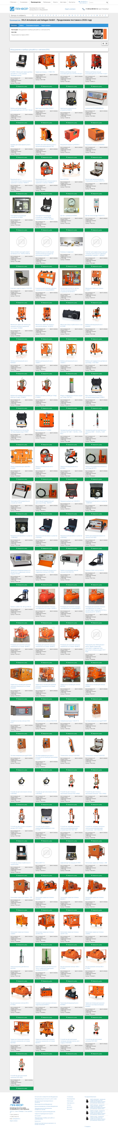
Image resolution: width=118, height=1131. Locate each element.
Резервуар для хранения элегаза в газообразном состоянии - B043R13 (46, 607)
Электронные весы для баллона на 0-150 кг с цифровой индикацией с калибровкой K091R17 (46, 968)
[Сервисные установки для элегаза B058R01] (96, 674)
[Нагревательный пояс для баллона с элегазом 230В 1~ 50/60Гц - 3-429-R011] (96, 420)
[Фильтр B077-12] (46, 852)
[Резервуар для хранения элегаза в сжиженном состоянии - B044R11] (21, 634)
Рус (33, 15)
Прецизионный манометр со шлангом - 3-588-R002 (21, 536)
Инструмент (38, 1115)
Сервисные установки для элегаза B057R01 (70, 685)
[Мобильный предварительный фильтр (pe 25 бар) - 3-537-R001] (96, 350)
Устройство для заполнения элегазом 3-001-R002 (19, 1076)
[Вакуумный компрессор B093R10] (71, 134)
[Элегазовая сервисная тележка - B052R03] (46, 887)
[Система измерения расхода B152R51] (21, 745)
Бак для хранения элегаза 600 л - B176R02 (20, 1003)
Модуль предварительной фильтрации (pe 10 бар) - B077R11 (71, 396)
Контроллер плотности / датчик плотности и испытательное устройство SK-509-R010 (69, 290)
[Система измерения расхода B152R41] (96, 710)
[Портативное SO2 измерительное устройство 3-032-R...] (21, 491)
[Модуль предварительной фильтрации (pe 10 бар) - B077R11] (71, 385)
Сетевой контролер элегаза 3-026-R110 (20, 721)
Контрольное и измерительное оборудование (46, 1096)
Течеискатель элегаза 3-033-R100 (95, 755)
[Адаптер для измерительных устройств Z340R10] (71, 98)
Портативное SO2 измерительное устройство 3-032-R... (20, 502)
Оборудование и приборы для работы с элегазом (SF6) (29, 49)
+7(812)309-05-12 (83, 3)
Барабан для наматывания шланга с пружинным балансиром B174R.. (46, 145)
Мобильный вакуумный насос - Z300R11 (44, 361)
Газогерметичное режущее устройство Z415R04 (18, 216)
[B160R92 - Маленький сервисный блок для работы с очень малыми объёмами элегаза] (21, 61)
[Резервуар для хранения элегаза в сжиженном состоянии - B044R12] (46, 634)
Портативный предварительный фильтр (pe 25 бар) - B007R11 (45, 502)
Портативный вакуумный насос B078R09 (69, 1003)
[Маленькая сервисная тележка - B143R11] (96, 278)
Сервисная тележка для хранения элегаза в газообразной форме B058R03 (94, 1004)
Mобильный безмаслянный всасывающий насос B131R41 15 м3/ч (96, 72)
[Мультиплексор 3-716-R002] (46, 420)
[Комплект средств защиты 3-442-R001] (21, 278)
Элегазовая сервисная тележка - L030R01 (20, 932)
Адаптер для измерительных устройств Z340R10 (68, 109)
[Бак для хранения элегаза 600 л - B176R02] (21, 992)
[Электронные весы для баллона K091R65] (21, 956)
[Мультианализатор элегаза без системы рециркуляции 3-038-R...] (21, 420)
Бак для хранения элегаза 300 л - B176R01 (94, 967)
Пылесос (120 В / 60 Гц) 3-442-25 (94, 570)
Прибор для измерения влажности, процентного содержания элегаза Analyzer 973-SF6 (21, 572)
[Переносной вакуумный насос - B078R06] (71, 456)
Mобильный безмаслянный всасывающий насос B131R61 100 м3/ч (22, 110)
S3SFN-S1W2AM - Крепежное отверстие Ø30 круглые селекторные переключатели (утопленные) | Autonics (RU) (97, 1112)
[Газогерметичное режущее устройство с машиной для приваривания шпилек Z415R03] (46, 205)
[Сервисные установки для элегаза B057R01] (71, 674)
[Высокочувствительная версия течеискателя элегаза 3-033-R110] (96, 169)
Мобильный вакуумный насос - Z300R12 (69, 361)
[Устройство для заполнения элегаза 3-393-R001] (21, 781)
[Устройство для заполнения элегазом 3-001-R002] (21, 1065)
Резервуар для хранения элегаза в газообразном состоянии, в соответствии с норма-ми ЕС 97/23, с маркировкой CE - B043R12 (96, 609)
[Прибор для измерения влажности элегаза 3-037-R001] (96, 525)
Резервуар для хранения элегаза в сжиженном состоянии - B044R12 (45, 645)
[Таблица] (106, 43)
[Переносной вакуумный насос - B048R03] (46, 456)
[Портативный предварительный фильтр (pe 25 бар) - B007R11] (46, 491)
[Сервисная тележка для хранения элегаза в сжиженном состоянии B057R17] (46, 1029)
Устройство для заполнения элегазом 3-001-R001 (93, 1040)
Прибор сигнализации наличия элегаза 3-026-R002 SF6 (69, 571)
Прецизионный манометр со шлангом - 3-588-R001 (96, 502)
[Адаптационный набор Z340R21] (46, 98)
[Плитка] (103, 43)
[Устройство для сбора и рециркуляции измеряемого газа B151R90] (46, 816)
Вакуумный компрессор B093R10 (69, 144)
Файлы (21, 25)
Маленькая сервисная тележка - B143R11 (94, 289)
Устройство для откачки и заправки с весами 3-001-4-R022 (21, 827)
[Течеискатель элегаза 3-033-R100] (96, 745)
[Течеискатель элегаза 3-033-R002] (71, 745)
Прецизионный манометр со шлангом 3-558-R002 (71, 536)
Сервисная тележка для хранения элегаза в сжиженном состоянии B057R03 (20, 1041)
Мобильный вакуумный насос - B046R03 (94, 325)
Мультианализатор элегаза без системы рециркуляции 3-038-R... (20, 431)
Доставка (63, 2)
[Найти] (107, 3)
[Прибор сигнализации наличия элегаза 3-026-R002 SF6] (71, 560)
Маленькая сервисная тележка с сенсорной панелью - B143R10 (45, 325)
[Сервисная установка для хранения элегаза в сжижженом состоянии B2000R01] (21, 674)
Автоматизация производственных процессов (44, 1101)
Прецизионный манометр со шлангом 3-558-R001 (46, 536)
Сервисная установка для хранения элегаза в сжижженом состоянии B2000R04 (46, 686)
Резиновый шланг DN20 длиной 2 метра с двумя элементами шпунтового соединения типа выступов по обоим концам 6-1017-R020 (95, 648)
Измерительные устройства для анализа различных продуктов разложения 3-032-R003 (45, 253)
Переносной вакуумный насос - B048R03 (44, 467)
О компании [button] (23, 2)
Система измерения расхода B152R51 (21, 755)
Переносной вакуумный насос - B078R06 (69, 467)
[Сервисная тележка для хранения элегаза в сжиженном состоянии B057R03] (21, 1029)
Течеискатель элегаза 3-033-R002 (70, 755)
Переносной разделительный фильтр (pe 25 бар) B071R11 (96, 467)
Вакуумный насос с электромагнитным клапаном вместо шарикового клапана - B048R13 (46, 181)
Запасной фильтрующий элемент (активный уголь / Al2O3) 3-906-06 (20, 252)
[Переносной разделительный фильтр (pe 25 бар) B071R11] (96, 456)
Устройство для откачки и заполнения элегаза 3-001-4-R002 (70, 792)
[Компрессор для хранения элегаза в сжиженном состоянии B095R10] (46, 278)
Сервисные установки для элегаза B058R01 (95, 685)
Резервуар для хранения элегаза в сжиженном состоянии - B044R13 (70, 645)
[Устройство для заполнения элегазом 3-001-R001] (96, 1029)
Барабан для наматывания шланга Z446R (20, 145)
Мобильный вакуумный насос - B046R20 (19, 361)
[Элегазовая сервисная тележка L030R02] (96, 921)
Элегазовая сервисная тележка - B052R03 (45, 898)
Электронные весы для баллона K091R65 (20, 967)
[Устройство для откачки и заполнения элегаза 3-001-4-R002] (71, 781)
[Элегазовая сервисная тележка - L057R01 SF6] (46, 921)
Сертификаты (70, 1103)
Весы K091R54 (64, 179)
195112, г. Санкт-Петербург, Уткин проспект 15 (21, 1112)
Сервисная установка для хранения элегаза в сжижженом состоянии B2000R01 (21, 686)
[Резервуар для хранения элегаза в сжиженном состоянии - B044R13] (71, 634)
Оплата (55, 2)
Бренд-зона (38, 1121)
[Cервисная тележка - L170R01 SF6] (46, 61)
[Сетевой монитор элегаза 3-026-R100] (46, 710)
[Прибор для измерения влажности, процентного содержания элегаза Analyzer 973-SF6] (21, 560)
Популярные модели (32, 25)
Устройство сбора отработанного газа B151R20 (21, 863)
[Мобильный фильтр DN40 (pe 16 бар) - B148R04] (46, 385)
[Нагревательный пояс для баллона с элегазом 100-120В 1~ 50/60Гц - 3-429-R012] (71, 420)
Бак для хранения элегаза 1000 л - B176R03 (70, 967)
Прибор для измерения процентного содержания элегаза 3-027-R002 (46, 571)
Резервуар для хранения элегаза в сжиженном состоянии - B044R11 (20, 645)
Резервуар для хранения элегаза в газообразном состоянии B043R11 (70, 607)
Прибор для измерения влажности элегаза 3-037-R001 (95, 536)
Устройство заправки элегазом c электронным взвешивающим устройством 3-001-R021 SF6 (70, 828)
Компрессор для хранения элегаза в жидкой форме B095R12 (46, 1003)
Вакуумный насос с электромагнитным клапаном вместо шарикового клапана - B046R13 (21, 181)
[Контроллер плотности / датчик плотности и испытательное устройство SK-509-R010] (71, 278)
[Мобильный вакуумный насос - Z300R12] (71, 350)
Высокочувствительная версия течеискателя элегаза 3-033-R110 (94, 180)
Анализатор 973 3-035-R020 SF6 (94, 108)
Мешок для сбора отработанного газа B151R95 (71, 325)
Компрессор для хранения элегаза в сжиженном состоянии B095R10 (46, 289)
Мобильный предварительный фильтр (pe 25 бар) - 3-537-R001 (96, 361)
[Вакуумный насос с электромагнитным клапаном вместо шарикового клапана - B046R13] (21, 169)
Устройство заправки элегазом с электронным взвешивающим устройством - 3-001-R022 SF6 (95, 828)
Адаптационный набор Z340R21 (45, 108)
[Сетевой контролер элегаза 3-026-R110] (21, 710)
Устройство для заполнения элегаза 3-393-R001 (21, 792)
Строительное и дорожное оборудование (45, 1111)
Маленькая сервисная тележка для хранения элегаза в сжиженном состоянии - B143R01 (20, 326)
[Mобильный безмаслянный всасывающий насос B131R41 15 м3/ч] (96, 61)
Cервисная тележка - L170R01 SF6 (45, 72)
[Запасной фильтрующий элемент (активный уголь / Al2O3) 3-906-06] (21, 241)
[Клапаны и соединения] (71, 241)
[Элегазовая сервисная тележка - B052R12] (71, 887)
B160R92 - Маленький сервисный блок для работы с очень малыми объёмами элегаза (21, 73)
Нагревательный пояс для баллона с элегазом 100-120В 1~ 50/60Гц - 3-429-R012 (71, 432)
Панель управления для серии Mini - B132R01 (21, 467)
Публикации (46, 2)
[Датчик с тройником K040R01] (71, 205)
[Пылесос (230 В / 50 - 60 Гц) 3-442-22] (21, 596)
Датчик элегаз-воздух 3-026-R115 (94, 215)
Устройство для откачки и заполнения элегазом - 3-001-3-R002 (95, 792)
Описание (14, 25)
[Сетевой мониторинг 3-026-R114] (71, 710)
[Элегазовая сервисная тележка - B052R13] (96, 887)
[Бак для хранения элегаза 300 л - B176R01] (96, 956)
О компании (70, 1096)
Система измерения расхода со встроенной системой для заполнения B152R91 (47, 757)
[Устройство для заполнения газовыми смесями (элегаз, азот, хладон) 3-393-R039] (71, 1029)
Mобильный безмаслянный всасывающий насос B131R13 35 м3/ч (71, 72)
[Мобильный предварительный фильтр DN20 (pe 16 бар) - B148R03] (21, 385)
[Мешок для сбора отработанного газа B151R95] (71, 314)
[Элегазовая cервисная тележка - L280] (96, 852)
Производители (36, 2)
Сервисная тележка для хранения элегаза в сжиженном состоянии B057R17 (45, 1041)
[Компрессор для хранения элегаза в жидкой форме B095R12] (46, 992)
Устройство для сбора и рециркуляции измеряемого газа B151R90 (45, 828)
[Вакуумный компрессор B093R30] (96, 134)
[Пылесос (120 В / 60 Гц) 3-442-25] (96, 560)
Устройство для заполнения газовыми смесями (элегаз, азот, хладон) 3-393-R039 (70, 1041)
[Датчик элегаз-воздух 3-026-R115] (96, 205)
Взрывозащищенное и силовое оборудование (46, 1106)
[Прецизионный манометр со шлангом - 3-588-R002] (21, 525)
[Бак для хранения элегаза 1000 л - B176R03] (71, 956)
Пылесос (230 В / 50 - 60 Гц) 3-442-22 (21, 606)
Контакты (72, 2)
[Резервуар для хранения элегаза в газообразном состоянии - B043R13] (46, 596)
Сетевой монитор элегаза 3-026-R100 (46, 721)
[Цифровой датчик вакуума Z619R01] (71, 852)
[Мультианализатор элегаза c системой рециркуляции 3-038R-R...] (96, 385)
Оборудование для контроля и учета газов (46, 1098)
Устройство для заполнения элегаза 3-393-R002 (46, 792)
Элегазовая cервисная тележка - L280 (96, 863)
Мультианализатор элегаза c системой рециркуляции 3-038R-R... (95, 396)
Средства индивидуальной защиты (44, 1113)
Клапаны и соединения (66, 252)
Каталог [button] (14, 2)
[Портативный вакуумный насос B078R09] (71, 992)
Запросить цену (22, 86)
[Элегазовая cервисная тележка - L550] (21, 887)
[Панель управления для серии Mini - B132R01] (21, 456)
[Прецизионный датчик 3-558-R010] (71, 491)
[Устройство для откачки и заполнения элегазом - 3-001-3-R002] (96, 781)
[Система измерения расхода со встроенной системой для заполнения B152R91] (46, 745)
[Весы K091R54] (71, 169)
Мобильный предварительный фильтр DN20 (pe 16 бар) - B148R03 (21, 396)
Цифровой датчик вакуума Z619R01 (70, 863)
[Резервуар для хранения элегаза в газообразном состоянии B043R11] (71, 596)
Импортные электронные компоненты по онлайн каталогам (45, 1124)
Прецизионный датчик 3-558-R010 (70, 501)
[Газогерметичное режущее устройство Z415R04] (21, 205)
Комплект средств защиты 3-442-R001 (21, 288)
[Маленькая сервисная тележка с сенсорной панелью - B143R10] (46, 314)
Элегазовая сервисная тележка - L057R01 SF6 (45, 932)
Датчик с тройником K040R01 (68, 215)
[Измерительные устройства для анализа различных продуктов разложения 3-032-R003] (46, 241)
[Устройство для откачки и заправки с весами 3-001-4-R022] (21, 816)
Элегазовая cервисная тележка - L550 (21, 897)
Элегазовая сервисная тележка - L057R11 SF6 (69, 932)
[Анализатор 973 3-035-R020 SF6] (96, 98)
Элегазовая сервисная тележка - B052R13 (94, 898)
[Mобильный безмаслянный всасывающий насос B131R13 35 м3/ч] (71, 61)
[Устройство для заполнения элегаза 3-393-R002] (46, 781)
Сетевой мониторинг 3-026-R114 (69, 721)
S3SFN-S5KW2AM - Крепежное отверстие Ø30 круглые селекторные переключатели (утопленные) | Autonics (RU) (97, 1101)
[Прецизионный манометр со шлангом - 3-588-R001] (96, 491)
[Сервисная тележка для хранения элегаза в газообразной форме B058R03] (96, 992)
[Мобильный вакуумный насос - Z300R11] (46, 350)
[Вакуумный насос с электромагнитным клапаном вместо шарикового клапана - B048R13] (46, 169)
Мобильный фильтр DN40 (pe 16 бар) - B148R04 (46, 396)
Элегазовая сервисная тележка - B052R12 (69, 898)
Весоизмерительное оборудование (43, 1104)
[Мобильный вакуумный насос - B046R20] (21, 350)
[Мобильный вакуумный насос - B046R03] (96, 314)
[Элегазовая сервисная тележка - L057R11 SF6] (71, 921)
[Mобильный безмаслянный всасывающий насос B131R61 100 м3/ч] (21, 98)
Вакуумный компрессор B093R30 (94, 144)
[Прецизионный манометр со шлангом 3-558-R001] (46, 525)
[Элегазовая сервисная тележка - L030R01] (21, 921)
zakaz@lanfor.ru (84, 1)
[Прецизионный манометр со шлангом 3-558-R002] (71, 525)
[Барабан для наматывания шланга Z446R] (21, 134)
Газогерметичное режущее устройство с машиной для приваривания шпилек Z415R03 (45, 217)
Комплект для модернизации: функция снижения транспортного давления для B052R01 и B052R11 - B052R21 (96, 253)
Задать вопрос (70, 9)
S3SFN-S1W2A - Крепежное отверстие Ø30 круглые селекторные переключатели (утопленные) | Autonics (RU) (97, 1118)
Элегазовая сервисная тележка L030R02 (94, 932)
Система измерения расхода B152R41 (96, 721)
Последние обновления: (90, 1096)
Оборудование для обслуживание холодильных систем (43, 1109)
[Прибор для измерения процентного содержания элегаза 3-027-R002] (46, 560)
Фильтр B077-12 (40, 863)
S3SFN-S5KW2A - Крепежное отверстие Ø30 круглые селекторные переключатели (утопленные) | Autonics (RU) (97, 1106)
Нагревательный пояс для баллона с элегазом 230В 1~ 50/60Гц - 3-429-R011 (95, 432)
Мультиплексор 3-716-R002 (43, 430)
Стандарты (88, 1126)
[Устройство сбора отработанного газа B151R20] (21, 852)
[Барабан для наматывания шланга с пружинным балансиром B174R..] (46, 134)
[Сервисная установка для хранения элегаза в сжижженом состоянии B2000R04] (46, 674)
